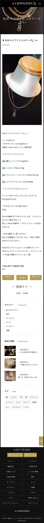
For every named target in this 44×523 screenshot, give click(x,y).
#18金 (25, 293)
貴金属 (34, 402)
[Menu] (39, 3)
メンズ (8, 322)
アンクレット (9, 402)
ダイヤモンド (16, 407)
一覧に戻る (22, 277)
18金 (6, 397)
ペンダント (10, 326)
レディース (26, 402)
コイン (7, 407)
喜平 (3, 269)
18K (26, 397)
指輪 (7, 330)
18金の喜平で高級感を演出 (13, 266)
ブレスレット (34, 397)
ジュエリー (14, 397)
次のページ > (36, 277)
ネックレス (10, 318)
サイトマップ (33, 503)
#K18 (18, 293)
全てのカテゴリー (12, 310)
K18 (21, 397)
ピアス (18, 402)
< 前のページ (8, 277)
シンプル (25, 407)
